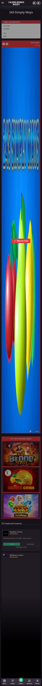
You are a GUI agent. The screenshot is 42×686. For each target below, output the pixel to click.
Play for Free (22, 241)
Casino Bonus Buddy (16, 3)
